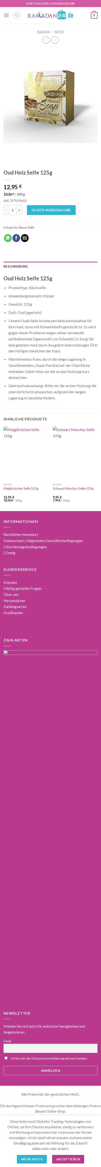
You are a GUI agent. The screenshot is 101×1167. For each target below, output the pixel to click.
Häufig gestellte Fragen (23, 588)
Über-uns (11, 594)
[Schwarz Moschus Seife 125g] (75, 453)
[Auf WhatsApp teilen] (8, 238)
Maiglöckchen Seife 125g (21, 488)
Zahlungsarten (15, 606)
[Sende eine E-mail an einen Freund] (25, 238)
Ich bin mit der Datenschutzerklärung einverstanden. (48, 1058)
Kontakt (10, 582)
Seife (59, 32)
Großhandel (13, 612)
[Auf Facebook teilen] (16, 238)
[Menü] (6, 15)
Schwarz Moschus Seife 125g (73, 488)
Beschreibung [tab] (16, 266)
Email (7, 1041)
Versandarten (14, 600)
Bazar (43, 32)
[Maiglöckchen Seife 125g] (26, 453)
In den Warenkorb (51, 210)
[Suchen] (16, 15)
